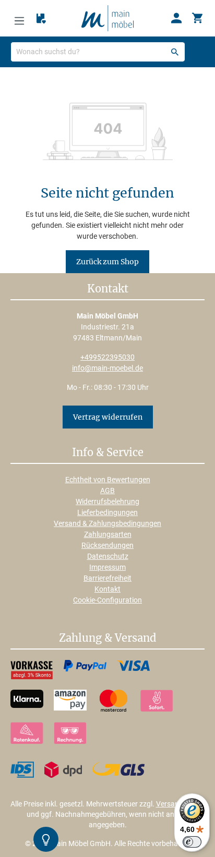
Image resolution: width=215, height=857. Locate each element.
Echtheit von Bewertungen (107, 479)
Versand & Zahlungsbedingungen (107, 523)
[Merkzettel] (41, 19)
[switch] (192, 842)
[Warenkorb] (197, 18)
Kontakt (107, 589)
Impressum (107, 567)
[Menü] (19, 18)
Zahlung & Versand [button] (107, 638)
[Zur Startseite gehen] (107, 18)
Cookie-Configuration (107, 600)
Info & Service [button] (108, 453)
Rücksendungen (107, 545)
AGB (107, 490)
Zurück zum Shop (107, 261)
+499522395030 (107, 357)
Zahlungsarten (108, 534)
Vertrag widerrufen (107, 417)
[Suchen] (175, 52)
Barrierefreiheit (107, 578)
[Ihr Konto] (176, 18)
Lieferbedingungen (107, 512)
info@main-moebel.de (107, 368)
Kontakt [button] (107, 289)
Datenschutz (107, 556)
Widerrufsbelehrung (107, 501)
